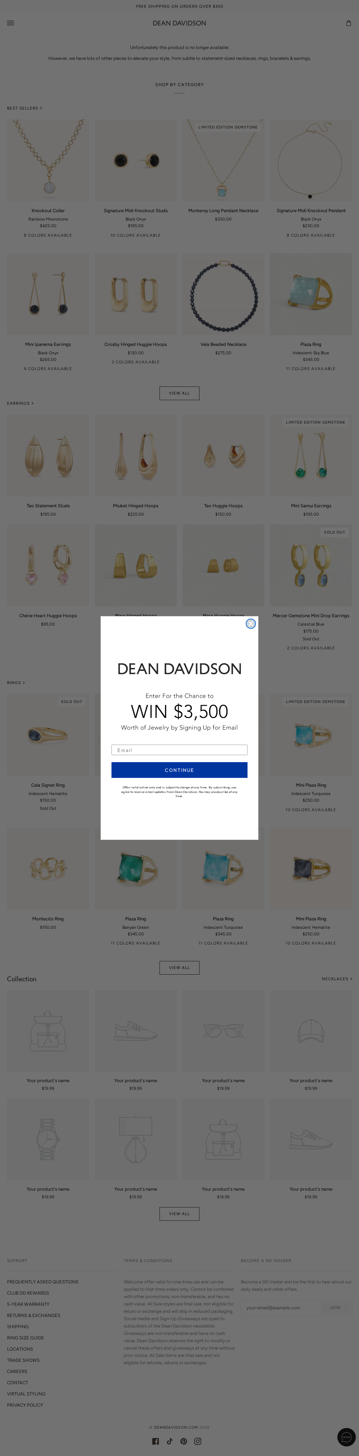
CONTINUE (179, 770)
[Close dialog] (251, 623)
